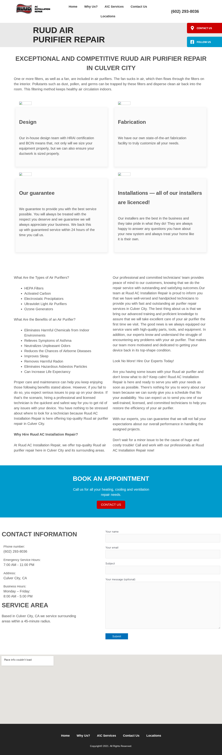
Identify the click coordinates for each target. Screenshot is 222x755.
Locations (108, 16)
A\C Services (114, 6)
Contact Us (139, 6)
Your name (112, 531)
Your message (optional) (120, 579)
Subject (110, 563)
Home (73, 6)
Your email (111, 547)
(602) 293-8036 (185, 11)
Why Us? (91, 6)
